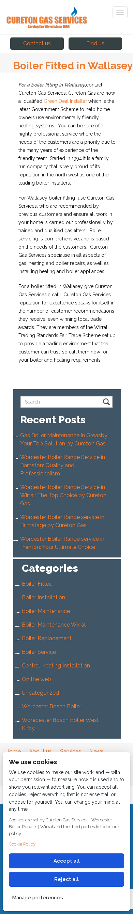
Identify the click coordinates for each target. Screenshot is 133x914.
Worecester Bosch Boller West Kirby (60, 724)
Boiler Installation (43, 597)
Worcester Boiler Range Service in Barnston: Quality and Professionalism (62, 465)
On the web (36, 679)
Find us (95, 43)
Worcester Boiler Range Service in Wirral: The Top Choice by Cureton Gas (63, 495)
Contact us (37, 43)
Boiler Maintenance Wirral (54, 624)
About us (40, 751)
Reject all (66, 879)
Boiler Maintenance (46, 611)
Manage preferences (37, 898)
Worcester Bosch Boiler (51, 706)
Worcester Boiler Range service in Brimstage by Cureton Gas (62, 521)
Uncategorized (40, 693)
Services (70, 751)
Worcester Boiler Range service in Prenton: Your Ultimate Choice (62, 543)
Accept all (67, 861)
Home (13, 751)
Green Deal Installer (64, 101)
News (96, 751)
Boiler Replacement (47, 638)
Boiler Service (39, 652)
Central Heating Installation (56, 665)
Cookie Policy (22, 844)
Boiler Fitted (37, 584)
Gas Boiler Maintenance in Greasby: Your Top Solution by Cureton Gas (64, 439)
